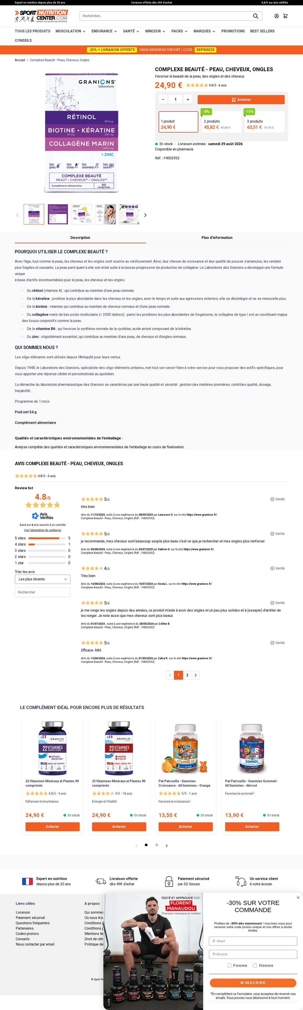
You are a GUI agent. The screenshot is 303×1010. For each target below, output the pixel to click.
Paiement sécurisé (30, 918)
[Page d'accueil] (41, 16)
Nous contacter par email (35, 944)
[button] (206, 85)
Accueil (20, 60)
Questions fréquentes (33, 923)
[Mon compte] (276, 16)
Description (80, 238)
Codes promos (27, 934)
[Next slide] (166, 846)
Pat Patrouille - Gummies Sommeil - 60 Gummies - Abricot (251, 783)
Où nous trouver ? (98, 918)
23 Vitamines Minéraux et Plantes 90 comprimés (118, 783)
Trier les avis (25, 572)
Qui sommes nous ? (100, 912)
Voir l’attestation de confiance (42, 530)
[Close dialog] (298, 897)
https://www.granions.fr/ (202, 514)
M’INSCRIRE (253, 983)
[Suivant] (145, 215)
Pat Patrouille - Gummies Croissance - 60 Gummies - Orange (184, 783)
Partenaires (25, 928)
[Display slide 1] (146, 845)
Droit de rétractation (100, 939)
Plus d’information (217, 238)
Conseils (23, 939)
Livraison (23, 912)
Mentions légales (98, 934)
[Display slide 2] (157, 845)
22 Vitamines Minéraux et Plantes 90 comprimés (52, 783)
